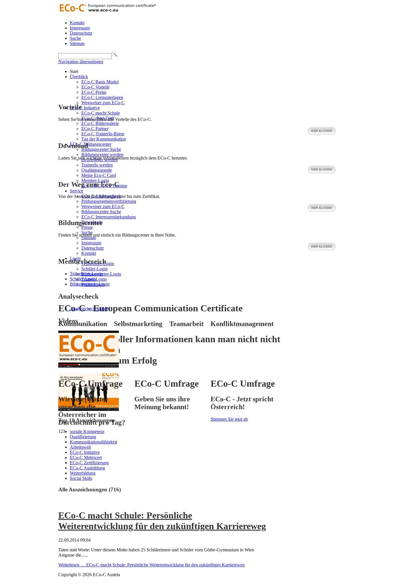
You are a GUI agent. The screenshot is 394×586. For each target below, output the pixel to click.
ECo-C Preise (93, 92)
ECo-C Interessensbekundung (108, 216)
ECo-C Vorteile (95, 87)
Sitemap (77, 43)
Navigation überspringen (80, 61)
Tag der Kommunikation (103, 138)
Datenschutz (81, 33)
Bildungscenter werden (102, 154)
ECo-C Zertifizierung (89, 462)
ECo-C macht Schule (100, 113)
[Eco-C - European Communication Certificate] (107, 12)
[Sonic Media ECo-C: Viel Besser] (88, 366)
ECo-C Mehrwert (86, 457)
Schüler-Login (94, 268)
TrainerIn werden (97, 164)
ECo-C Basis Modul (100, 81)
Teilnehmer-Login (86, 273)
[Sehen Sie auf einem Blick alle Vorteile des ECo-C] (321, 133)
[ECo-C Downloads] (321, 172)
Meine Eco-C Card (98, 175)
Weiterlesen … (151, 564)
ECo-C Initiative (85, 107)
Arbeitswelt (80, 447)
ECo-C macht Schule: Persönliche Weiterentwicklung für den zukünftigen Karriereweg (162, 520)
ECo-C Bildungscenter (90, 144)
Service (76, 190)
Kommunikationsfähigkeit (93, 441)
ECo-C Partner (94, 128)
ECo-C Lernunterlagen (102, 97)
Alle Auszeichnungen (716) (89, 489)
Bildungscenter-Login (90, 284)
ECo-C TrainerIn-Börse (102, 133)
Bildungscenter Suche (101, 149)
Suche (75, 38)
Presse (87, 227)
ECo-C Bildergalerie (100, 123)
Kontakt (77, 22)
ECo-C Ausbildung (87, 467)
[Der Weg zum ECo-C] (321, 210)
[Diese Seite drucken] (60, 501)
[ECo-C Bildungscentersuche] (321, 249)
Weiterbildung (82, 473)
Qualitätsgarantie (96, 170)
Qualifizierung (83, 436)
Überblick (79, 76)
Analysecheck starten (89, 308)
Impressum (80, 27)
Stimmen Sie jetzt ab (229, 419)
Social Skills (81, 478)
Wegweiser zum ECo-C (103, 102)
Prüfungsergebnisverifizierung (108, 201)
